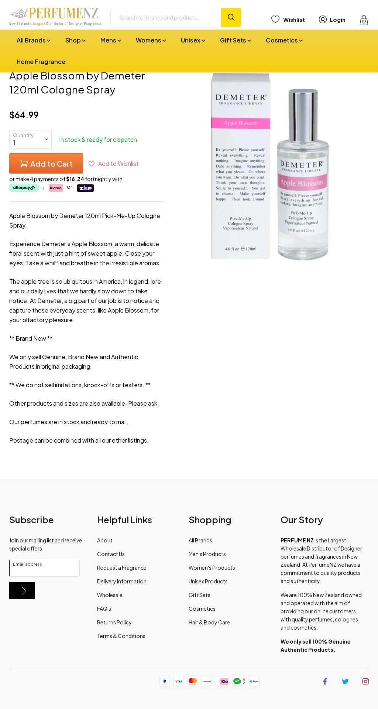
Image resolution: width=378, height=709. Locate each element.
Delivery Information (122, 581)
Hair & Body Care (209, 622)
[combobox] (166, 17)
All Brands (32, 40)
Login (338, 19)
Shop (73, 40)
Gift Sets (233, 40)
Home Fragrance (41, 61)
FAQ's (104, 608)
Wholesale (110, 595)
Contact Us (111, 554)
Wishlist (294, 19)
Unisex (191, 40)
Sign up (22, 590)
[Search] (231, 17)
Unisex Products (208, 581)
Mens (108, 40)
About (105, 540)
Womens (149, 40)
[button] (114, 163)
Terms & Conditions (121, 636)
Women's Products (212, 567)
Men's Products (207, 554)
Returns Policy (114, 622)
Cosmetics (282, 40)
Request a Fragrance (122, 567)
